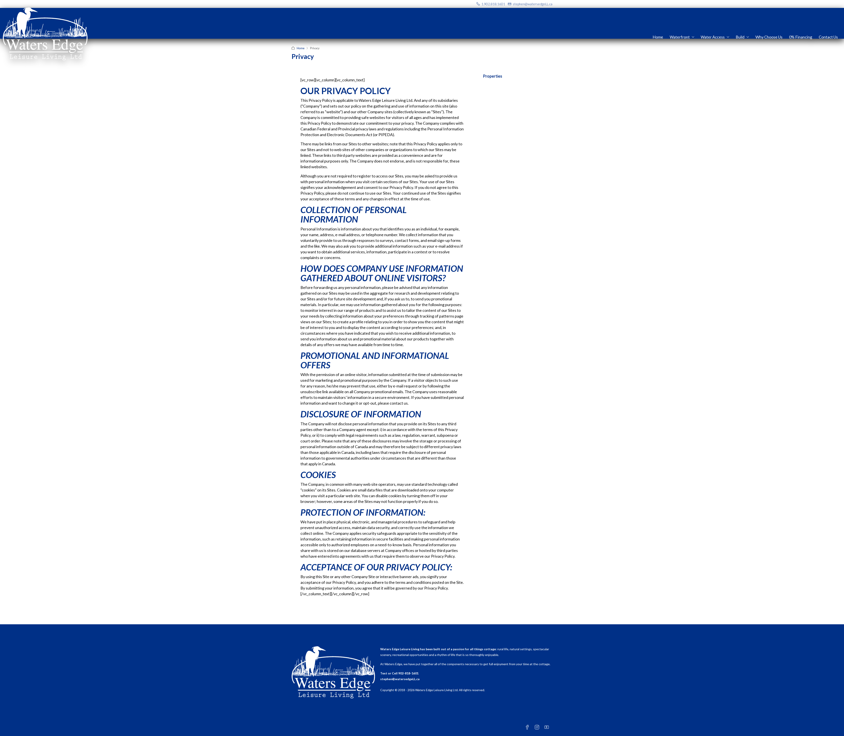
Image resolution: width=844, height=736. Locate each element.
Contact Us (828, 37)
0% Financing (800, 37)
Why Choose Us (768, 37)
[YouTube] (547, 727)
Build (740, 37)
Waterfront (680, 37)
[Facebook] (528, 727)
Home (658, 37)
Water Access (713, 37)
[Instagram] (538, 727)
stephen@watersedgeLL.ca (400, 679)
